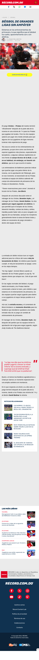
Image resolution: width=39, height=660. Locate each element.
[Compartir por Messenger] (25, 7)
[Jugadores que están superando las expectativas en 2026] (19, 553)
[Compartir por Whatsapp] (19, 7)
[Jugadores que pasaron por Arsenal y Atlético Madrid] (19, 544)
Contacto (19, 627)
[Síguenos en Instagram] (27, 591)
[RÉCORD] (12, 3)
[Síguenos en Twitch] (27, 597)
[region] (19, 13)
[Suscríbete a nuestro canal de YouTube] (11, 597)
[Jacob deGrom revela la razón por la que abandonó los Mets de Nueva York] (19, 417)
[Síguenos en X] (19, 591)
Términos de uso (19, 618)
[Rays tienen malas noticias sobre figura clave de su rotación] (19, 427)
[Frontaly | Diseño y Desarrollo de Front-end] (13, 645)
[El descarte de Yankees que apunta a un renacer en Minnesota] (19, 444)
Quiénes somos (19, 605)
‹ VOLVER (4, 17)
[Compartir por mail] (30, 7)
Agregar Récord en (18, 74)
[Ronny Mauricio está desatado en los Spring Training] (19, 436)
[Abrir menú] (35, 2)
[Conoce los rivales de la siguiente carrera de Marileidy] (19, 524)
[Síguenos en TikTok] (19, 597)
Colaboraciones (19, 623)
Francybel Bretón (15, 39)
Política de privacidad (19, 614)
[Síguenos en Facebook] (11, 591)
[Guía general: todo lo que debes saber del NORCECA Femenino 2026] (19, 515)
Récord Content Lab (19, 609)
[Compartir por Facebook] (8, 7)
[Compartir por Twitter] (14, 7)
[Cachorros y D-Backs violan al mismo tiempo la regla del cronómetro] (19, 407)
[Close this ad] (37, 649)
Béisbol (12, 17)
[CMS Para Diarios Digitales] (24, 645)
